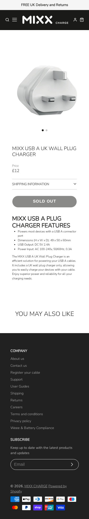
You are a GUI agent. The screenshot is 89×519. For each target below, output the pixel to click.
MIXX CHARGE (35, 486)
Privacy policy (20, 421)
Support (16, 379)
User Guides (19, 386)
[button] (43, 130)
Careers (16, 407)
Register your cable (25, 372)
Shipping (16, 393)
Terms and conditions (26, 414)
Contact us (18, 365)
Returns (16, 400)
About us (17, 358)
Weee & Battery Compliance (32, 427)
